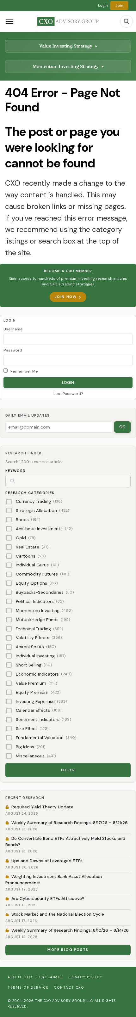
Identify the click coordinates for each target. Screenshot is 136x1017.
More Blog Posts (68, 949)
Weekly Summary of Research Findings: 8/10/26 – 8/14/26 (70, 930)
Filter (68, 770)
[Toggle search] (126, 21)
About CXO (20, 977)
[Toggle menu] (9, 21)
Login (103, 5)
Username (13, 329)
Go (122, 427)
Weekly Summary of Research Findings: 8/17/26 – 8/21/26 (69, 822)
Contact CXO (69, 987)
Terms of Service (28, 987)
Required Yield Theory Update (42, 807)
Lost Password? (68, 393)
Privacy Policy (85, 977)
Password (12, 350)
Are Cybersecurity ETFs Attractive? (47, 898)
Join (119, 5)
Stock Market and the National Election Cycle (57, 914)
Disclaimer (50, 977)
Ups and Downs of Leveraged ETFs (47, 860)
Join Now (66, 297)
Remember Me (23, 371)
